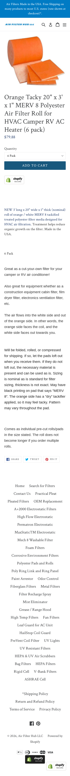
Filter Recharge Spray (35, 594)
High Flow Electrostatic (35, 516)
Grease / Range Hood (35, 609)
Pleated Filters (18, 501)
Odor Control (48, 578)
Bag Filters (23, 663)
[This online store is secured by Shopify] (14, 182)
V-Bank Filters (45, 671)
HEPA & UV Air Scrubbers (35, 656)
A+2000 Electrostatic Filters (35, 509)
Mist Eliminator (35, 601)
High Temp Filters (24, 617)
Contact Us (22, 493)
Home (19, 485)
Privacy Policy (50, 709)
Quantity (10, 148)
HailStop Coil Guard (35, 632)
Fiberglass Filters (23, 586)
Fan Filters (51, 617)
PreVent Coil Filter (24, 640)
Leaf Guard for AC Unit (35, 625)
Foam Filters (35, 547)
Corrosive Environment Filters (35, 555)
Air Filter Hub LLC (30, 736)
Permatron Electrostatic (35, 524)
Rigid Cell (21, 671)
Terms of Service (22, 709)
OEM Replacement (48, 501)
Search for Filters (42, 485)
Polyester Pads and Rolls (35, 563)
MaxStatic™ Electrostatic (35, 532)
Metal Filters (50, 586)
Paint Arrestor (22, 578)
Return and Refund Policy (35, 701)
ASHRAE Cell (35, 679)
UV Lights (52, 640)
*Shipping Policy (35, 693)
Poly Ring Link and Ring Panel (35, 570)
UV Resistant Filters (35, 648)
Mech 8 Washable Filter (35, 540)
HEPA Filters (45, 663)
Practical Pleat (45, 493)
